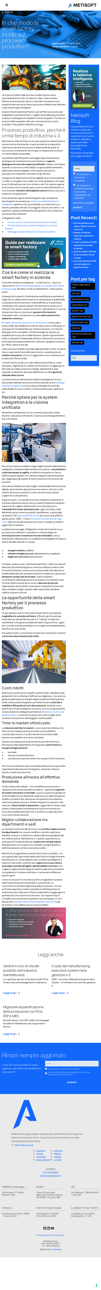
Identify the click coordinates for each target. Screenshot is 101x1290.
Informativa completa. (83, 202)
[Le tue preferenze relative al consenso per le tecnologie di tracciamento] (96, 1285)
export (78, 311)
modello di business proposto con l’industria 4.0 (26, 322)
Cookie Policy (57, 1235)
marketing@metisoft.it (50, 1175)
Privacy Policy (43, 1235)
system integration (82, 335)
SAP (76, 293)
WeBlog (8, 12)
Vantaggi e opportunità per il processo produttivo (30, 231)
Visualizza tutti (78, 350)
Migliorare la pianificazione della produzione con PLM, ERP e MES (23, 1011)
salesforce (79, 305)
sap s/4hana (80, 322)
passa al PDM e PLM (29, 515)
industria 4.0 (80, 299)
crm (76, 328)
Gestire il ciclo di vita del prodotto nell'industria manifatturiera (21, 970)
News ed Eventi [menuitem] (43, 1159)
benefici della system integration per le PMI (35, 901)
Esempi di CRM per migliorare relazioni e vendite (84, 235)
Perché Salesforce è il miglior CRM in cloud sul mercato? (85, 226)
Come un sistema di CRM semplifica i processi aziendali (85, 245)
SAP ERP (77, 342)
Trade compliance (81, 286)
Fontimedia (56, 1249)
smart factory (81, 316)
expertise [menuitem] (40, 1150)
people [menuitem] (39, 1153)
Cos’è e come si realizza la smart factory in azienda (31, 222)
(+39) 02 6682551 (50, 1172)
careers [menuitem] (57, 1156)
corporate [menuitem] (41, 1156)
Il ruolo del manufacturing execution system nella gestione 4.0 (71, 970)
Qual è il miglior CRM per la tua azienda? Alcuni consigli (85, 254)
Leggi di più (9, 992)
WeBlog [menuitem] (57, 1153)
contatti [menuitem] (57, 1159)
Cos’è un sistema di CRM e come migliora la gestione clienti (85, 264)
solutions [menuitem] (58, 1150)
